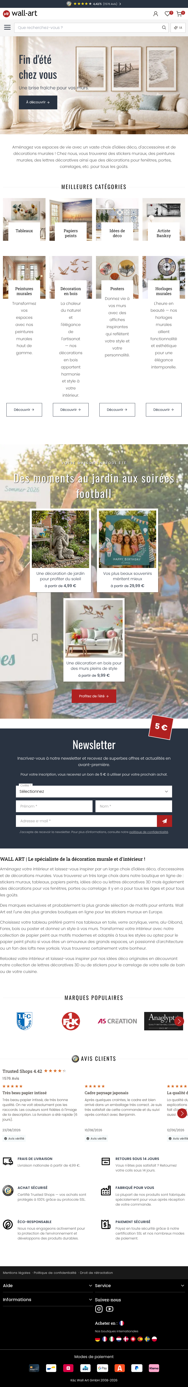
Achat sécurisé (32, 1187)
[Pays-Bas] (118, 1339)
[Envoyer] (164, 821)
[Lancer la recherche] (164, 28)
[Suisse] (133, 1339)
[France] (104, 1339)
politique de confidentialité (148, 832)
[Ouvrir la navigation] (7, 27)
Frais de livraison (35, 1158)
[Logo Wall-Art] (20, 13)
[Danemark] (126, 1339)
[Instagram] (99, 1309)
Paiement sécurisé (133, 1221)
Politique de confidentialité (55, 1272)
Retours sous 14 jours (137, 1158)
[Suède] (147, 1339)
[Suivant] (179, 1021)
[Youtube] (110, 1309)
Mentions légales (16, 1272)
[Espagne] (140, 1339)
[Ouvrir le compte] (156, 14)
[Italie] (111, 1339)
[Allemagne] (97, 1339)
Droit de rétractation (96, 1272)
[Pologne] (154, 1339)
